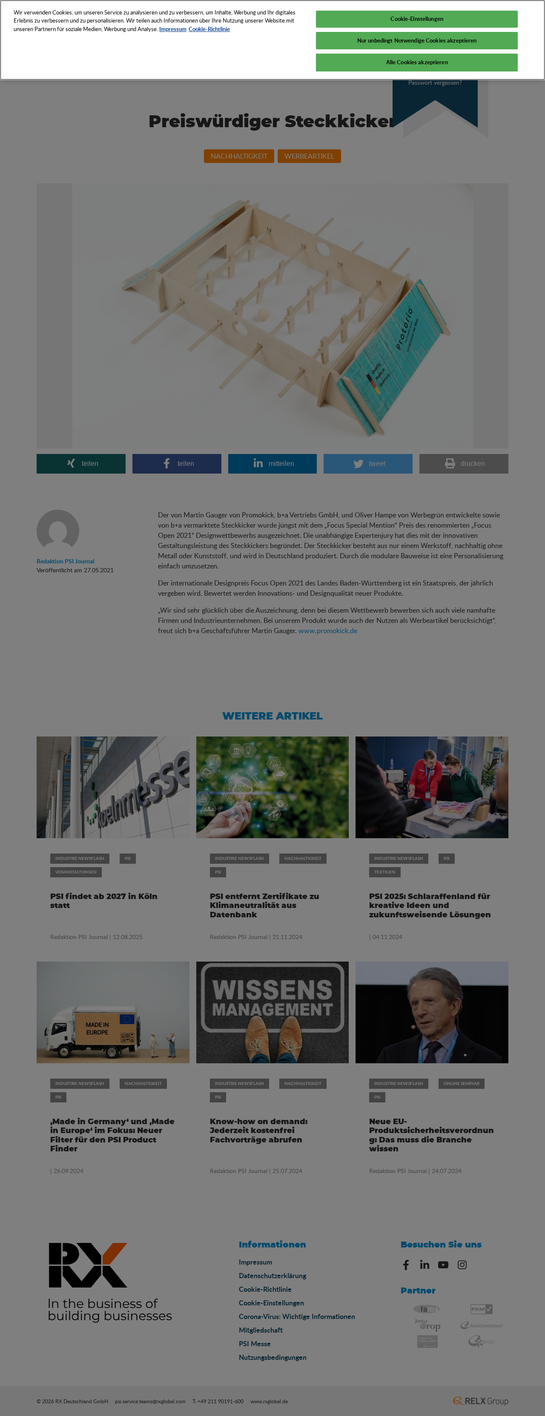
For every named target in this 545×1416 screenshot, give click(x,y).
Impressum (172, 29)
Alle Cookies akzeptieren (417, 62)
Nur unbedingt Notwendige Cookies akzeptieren (417, 40)
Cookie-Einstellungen (416, 19)
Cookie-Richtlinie (209, 29)
